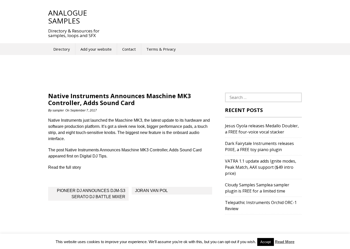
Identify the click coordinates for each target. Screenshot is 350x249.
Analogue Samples (67, 17)
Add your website (96, 49)
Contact (129, 49)
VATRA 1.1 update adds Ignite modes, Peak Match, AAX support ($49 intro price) (260, 167)
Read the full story (64, 167)
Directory (61, 49)
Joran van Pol (151, 190)
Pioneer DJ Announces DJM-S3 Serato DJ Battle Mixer (91, 193)
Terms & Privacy (161, 49)
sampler (58, 110)
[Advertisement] (200, 16)
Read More (284, 242)
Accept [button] (265, 242)
